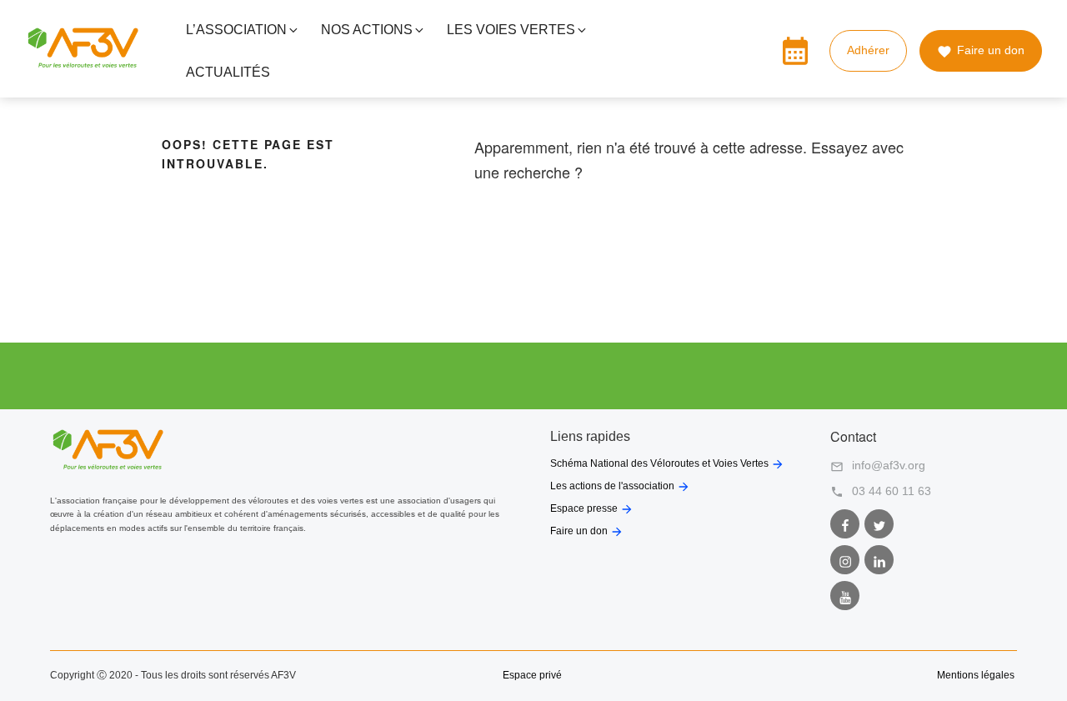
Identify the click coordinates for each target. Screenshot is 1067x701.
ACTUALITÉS (228, 72)
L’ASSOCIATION (236, 30)
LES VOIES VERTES (511, 30)
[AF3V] (83, 64)
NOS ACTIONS (367, 30)
